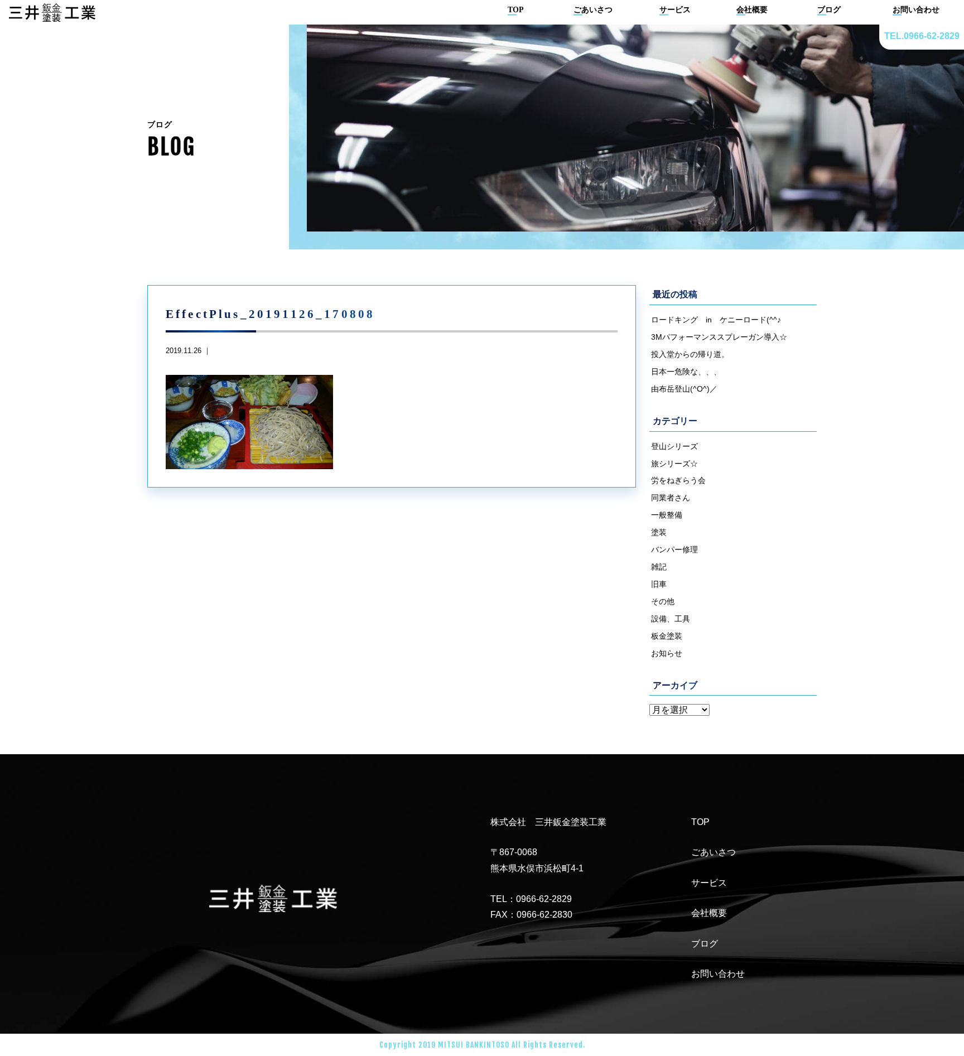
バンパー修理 (674, 549)
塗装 (659, 532)
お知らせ (666, 653)
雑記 (659, 566)
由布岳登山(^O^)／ (684, 388)
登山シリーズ (674, 446)
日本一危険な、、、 (686, 371)
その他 (662, 601)
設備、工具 (670, 618)
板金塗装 (666, 635)
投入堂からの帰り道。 (690, 354)
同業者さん (670, 497)
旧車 (659, 584)
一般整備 (666, 514)
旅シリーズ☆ (674, 463)
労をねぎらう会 (678, 480)
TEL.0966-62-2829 (922, 36)
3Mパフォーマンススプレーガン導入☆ (719, 336)
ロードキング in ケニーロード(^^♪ (716, 319)
